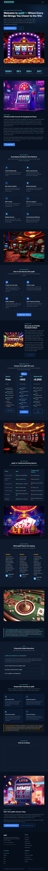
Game (5, 861)
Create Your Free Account (11, 825)
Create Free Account (10, 28)
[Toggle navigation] (42, 2)
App (4, 859)
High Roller (27, 839)
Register (5, 855)
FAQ (4, 863)
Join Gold (24, 411)
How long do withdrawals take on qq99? (13, 669)
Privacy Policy (25, 635)
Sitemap (26, 861)
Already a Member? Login (27, 825)
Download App (6, 853)
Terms (23, 868)
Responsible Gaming (28, 859)
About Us (26, 853)
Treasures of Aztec (28, 845)
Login (20, 28)
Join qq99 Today (9, 144)
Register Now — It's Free (24, 314)
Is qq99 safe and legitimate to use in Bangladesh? (15, 655)
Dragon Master (27, 843)
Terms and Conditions (29, 855)
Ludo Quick (27, 837)
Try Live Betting (30, 354)
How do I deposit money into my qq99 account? (15, 665)
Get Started (10, 410)
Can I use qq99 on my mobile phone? (13, 673)
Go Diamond (38, 411)
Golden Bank (27, 841)
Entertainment (27, 847)
